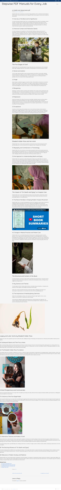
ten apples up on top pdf (45, 473)
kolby (22, 11)
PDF (16, 469)
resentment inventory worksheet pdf (8, 465)
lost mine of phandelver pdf (6, 463)
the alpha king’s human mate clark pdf (8, 464)
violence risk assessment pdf (17, 473)
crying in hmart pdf (4, 467)
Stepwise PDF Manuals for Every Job (24, 3)
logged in (18, 480)
